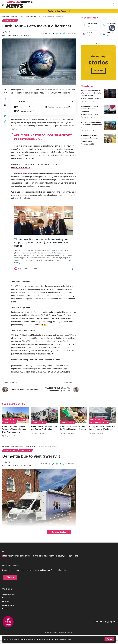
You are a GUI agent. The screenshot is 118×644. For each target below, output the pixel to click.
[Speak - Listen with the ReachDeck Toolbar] (112, 28)
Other (96, 114)
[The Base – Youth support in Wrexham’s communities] (110, 125)
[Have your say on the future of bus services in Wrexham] (102, 415)
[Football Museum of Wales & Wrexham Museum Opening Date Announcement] (15, 415)
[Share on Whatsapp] (57, 33)
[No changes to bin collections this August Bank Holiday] (44, 415)
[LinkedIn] (114, 621)
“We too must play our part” (59, 107)
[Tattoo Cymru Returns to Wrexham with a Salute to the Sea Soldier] (110, 93)
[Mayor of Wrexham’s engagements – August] (110, 138)
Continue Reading (59, 532)
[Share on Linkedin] (60, 33)
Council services (10, 20)
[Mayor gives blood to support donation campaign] (110, 109)
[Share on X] (53, 33)
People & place (93, 99)
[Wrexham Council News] (19, 4)
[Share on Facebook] (49, 33)
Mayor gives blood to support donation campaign (89, 108)
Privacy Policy (66, 639)
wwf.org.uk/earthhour (20, 168)
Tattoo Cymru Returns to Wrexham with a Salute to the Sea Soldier (91, 93)
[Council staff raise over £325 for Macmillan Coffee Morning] (73, 415)
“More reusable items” (25, 107)
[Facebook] (89, 25)
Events (83, 99)
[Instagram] (89, 34)
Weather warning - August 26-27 (59, 11)
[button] (109, 639)
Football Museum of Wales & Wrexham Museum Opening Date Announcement (14, 429)
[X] (108, 621)
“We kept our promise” (25, 111)
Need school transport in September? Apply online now (35, 360)
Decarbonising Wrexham (99, 422)
